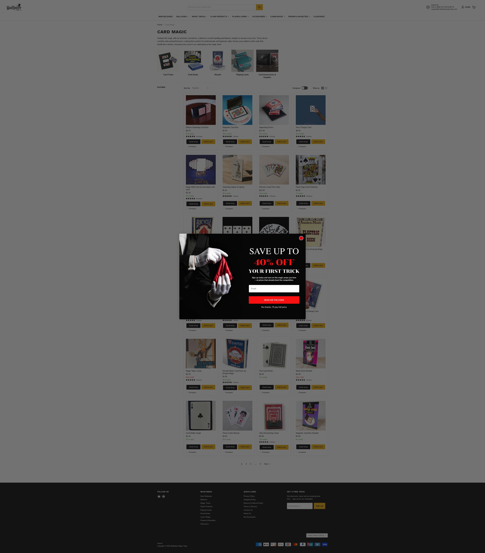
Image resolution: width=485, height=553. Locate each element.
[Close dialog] (301, 238)
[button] (274, 300)
